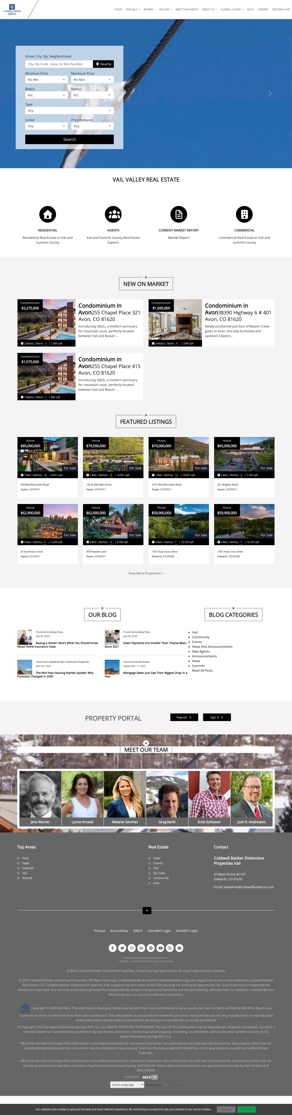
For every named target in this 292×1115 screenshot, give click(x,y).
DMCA (137, 931)
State (156, 858)
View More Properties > (146, 573)
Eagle (25, 863)
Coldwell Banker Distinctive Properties (68, 661)
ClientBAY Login (159, 931)
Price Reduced (82, 120)
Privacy (99, 931)
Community (201, 637)
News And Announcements (212, 646)
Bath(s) (76, 89)
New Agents (201, 651)
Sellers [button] (164, 9)
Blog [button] (250, 9)
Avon (25, 858)
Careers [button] (263, 9)
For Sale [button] (132, 9)
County (158, 863)
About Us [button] (208, 9)
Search (75, 139)
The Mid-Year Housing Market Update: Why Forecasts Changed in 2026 (55, 674)
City (155, 868)
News (196, 661)
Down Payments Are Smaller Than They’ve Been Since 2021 (145, 644)
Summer (198, 665)
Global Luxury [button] (231, 9)
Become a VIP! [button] (281, 9)
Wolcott (27, 878)
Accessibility (119, 931)
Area (156, 883)
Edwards (28, 868)
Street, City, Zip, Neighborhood (48, 56)
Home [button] (118, 9)
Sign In (215, 717)
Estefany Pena (55, 632)
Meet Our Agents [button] (187, 9)
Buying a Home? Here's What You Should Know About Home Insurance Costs (57, 644)
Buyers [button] (149, 9)
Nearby (105, 64)
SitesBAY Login (187, 931)
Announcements (204, 656)
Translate (175, 1085)
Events (197, 642)
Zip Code (159, 873)
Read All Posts (202, 670)
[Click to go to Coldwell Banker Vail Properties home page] (14, 9)
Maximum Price (82, 73)
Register (182, 717)
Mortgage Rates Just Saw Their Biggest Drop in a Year (146, 674)
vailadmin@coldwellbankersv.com (249, 887)
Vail (194, 632)
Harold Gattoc (142, 661)
